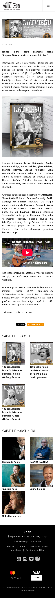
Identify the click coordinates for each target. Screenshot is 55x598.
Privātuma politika (35, 550)
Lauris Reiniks (37, 488)
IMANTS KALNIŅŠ (39, 461)
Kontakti (11, 546)
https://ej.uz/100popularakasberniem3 (21, 304)
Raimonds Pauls (11, 461)
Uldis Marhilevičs (11, 516)
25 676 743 (35, 541)
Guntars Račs (9, 488)
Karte (23, 546)
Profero (32, 590)
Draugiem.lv (36, 324)
